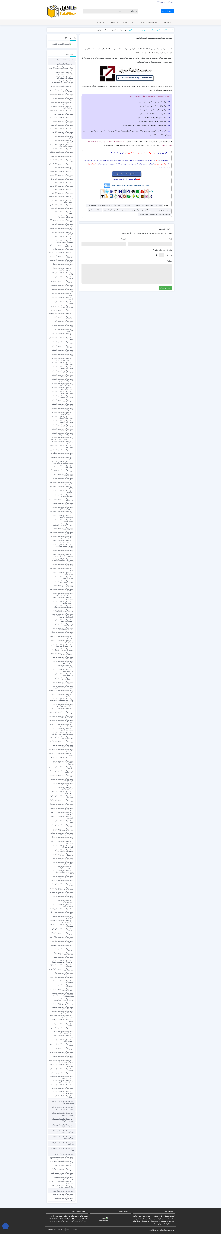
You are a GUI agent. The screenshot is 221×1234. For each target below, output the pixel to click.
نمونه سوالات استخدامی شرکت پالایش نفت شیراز (63, 666)
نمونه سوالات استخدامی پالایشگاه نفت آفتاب (62, 265)
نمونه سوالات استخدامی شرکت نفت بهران (61, 884)
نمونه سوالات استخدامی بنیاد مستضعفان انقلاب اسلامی (64, 241)
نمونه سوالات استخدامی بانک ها (63, 149)
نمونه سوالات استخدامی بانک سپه (62, 182)
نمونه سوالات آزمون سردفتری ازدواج (61, 86)
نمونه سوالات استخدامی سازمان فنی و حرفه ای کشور (61, 577)
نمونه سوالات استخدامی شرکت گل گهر (62, 838)
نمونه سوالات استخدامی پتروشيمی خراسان (62, 277)
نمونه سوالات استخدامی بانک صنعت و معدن (61, 197)
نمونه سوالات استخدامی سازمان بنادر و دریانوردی (61, 499)
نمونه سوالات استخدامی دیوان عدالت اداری (61, 470)
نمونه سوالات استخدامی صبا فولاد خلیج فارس (62, 917)
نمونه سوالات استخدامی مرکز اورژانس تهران (63, 973)
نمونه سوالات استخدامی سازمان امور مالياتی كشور (61, 487)
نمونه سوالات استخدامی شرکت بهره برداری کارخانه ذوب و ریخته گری (61, 649)
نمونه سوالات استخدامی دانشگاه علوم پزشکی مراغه (62, 429)
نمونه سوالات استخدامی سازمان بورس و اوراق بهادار (62, 508)
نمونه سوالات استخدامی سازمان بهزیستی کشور (62, 504)
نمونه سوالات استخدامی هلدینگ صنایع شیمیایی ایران (63, 1032)
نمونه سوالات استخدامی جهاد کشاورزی (64, 330)
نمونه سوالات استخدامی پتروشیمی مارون (62, 302)
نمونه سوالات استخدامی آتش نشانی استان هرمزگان (61, 90)
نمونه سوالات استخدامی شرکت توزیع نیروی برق (61, 721)
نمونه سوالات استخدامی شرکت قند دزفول (62, 1149)
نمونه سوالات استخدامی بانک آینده (62, 156)
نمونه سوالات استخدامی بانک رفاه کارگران (62, 233)
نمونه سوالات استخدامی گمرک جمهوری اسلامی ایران (63, 953)
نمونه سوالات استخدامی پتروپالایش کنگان (62, 273)
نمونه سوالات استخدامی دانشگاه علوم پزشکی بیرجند (62, 392)
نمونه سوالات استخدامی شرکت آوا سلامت (62, 633)
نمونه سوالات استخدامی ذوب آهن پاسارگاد (62, 479)
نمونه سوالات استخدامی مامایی (63, 957)
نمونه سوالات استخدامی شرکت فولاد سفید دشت (61, 796)
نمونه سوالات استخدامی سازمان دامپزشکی (62, 551)
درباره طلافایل (113, 22)
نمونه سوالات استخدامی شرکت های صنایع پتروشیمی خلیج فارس (61, 888)
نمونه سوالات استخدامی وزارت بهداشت (63, 1048)
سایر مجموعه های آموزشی (64, 59)
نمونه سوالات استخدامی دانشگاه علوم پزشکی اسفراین (62, 380)
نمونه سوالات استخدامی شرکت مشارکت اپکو (63, 863)
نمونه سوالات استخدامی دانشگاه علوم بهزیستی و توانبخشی (62, 359)
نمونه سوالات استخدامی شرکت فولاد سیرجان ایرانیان (61, 809)
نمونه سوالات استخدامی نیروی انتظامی (63, 1024)
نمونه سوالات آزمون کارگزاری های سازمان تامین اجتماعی (62, 1186)
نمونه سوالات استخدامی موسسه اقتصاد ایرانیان (154, 214)
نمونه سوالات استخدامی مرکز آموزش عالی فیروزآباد (61, 969)
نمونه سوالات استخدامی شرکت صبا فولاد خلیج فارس (62, 780)
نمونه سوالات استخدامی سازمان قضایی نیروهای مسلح (62, 581)
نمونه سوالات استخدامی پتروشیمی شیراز (62, 294)
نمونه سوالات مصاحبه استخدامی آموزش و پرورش (63, 1195)
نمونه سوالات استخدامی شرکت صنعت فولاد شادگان (63, 784)
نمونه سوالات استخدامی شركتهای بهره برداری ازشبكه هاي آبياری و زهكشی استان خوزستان (63, 615)
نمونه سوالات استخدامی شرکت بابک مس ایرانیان (61, 641)
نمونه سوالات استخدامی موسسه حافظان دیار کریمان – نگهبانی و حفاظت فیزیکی (63, 994)
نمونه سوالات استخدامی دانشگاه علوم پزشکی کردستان (62, 417)
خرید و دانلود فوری (125, 173)
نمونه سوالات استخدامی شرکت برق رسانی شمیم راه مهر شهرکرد (61, 645)
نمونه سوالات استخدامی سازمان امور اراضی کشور (61, 483)
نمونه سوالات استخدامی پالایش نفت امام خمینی (61, 256)
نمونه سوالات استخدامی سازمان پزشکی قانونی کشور (62, 516)
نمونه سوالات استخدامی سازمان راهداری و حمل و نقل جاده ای (62, 555)
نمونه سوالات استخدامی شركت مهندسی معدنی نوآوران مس (63, 610)
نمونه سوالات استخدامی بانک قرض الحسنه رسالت (62, 201)
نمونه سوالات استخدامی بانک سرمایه (61, 186)
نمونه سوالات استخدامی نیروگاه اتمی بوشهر (61, 1020)
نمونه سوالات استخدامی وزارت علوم (61, 1073)
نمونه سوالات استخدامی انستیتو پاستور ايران (63, 121)
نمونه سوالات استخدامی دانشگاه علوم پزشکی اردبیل (62, 375)
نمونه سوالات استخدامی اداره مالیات (61, 110)
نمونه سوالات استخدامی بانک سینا (62, 189)
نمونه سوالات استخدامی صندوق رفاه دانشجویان (61, 925)
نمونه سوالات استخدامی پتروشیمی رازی (62, 290)
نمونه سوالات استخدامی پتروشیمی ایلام (62, 285)
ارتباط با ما (100, 22)
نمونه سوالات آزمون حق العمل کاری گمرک (61, 1162)
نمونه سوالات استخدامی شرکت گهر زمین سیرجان (62, 842)
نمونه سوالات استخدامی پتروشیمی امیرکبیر (62, 281)
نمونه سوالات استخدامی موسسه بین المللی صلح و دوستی (61, 989)
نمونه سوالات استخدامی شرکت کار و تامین (61, 821)
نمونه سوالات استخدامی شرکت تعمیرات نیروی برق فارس (63, 705)
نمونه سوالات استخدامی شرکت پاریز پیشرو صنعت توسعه (61, 653)
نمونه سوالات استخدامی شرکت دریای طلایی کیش (61, 750)
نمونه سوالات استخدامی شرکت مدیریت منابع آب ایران (63, 858)
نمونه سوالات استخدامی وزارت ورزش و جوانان (63, 1092)
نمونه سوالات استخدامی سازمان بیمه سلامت (61, 512)
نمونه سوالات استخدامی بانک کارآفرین (64, 137)
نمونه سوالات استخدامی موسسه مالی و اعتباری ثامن (62, 1012)
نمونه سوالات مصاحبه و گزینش (63, 1191)
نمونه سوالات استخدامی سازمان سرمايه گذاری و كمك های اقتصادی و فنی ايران (62, 559)
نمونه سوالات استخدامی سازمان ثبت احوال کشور (61, 533)
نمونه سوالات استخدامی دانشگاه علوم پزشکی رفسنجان (62, 396)
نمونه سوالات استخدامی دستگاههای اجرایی (62, 458)
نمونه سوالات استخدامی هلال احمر (62, 1028)
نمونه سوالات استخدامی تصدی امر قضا (62, 326)
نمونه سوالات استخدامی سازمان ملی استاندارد (61, 590)
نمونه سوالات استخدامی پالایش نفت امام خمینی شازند (61, 261)
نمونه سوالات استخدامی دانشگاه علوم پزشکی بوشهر (62, 388)
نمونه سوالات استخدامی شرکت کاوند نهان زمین (61, 825)
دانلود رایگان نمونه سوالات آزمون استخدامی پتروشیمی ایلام (142, 205)
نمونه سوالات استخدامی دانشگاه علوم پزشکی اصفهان (62, 384)
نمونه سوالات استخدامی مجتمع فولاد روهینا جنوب (61, 965)
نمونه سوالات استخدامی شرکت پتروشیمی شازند (63, 674)
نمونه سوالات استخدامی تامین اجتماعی (63, 321)
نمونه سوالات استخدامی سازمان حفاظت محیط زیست (62, 541)
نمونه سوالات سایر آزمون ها (64, 1154)
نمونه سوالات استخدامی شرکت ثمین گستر (61, 741)
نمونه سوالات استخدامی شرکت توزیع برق (61, 712)
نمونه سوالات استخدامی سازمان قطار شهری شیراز (62, 585)
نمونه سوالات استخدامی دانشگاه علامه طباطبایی (62, 355)
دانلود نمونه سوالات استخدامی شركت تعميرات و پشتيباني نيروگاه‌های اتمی (61, 68)
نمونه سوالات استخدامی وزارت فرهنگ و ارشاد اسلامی (63, 1081)
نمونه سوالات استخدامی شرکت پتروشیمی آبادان (63, 670)
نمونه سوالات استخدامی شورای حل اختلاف (62, 913)
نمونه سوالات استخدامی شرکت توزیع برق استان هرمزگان (61, 716)
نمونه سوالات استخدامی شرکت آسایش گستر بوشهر (63, 620)
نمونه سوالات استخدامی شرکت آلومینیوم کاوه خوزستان (63, 628)
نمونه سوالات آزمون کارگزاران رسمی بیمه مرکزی (61, 1182)
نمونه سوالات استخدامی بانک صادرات (61, 128)
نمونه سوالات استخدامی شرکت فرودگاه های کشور (63, 788)
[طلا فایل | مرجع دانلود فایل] (62, 11)
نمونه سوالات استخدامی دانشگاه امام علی (61, 338)
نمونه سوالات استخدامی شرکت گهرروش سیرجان (63, 846)
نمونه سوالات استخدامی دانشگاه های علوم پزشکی (61, 446)
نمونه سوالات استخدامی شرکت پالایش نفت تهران (63, 662)
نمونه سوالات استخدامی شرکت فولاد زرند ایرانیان (61, 792)
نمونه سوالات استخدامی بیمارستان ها (61, 252)
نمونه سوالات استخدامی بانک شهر (62, 193)
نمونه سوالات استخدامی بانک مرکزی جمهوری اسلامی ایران (61, 145)
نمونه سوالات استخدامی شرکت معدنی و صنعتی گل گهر (63, 867)
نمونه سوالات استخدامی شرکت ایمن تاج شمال (61, 637)
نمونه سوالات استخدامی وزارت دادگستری (63, 1057)
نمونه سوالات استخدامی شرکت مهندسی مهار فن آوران (63, 877)
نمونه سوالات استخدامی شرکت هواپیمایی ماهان (63, 905)
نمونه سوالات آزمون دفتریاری (63, 1165)
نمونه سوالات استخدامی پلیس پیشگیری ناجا (63, 317)
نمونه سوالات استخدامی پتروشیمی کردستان (62, 298)
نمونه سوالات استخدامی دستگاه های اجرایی (61, 454)
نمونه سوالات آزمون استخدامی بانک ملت (61, 153)
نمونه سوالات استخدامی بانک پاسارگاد (64, 168)
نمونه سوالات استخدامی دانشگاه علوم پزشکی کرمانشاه (62, 421)
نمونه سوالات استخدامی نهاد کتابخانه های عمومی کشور (61, 1016)
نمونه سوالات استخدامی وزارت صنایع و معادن (61, 1069)
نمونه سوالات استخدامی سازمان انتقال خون (62, 491)
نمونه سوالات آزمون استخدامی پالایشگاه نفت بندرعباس (63, 73)
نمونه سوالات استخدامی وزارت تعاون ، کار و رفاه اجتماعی (61, 1053)
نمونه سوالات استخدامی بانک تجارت (61, 171)
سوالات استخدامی (95, 210)
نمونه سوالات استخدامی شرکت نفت (61, 880)
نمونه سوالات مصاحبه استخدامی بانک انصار (61, 220)
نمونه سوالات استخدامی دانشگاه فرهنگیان (62, 442)
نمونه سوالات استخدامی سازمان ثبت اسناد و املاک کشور (61, 537)
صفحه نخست (166, 22)
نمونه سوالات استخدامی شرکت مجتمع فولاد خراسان (63, 854)
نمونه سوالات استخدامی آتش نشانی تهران (61, 94)
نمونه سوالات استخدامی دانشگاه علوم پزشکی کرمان (63, 1120)
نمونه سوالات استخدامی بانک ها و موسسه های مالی (62, 225)
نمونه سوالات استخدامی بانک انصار (62, 125)
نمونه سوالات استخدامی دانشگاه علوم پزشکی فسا (62, 409)
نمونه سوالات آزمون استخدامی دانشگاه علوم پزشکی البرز (63, 77)
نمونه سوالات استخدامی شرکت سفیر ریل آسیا (61, 767)
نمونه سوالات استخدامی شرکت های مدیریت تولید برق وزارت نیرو (61, 892)
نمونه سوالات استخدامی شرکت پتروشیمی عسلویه (63, 678)
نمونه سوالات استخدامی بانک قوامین (61, 205)
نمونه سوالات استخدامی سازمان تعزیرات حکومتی (62, 528)
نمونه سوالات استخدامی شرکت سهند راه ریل (61, 775)
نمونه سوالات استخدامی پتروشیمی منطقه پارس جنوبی (62, 306)
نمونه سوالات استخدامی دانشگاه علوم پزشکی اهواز (63, 1102)
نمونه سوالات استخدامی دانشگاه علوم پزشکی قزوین (62, 413)
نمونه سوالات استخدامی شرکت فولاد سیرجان (61, 804)
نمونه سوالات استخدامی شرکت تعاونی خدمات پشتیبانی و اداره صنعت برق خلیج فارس (62, 700)
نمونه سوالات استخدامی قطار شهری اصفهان (61, 942)
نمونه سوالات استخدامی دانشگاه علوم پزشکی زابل (62, 400)
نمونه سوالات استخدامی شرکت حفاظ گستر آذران (63, 746)
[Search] (85, 11)
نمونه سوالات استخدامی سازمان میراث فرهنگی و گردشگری (62, 594)
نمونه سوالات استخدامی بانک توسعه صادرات (61, 229)
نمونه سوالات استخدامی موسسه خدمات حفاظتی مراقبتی (62, 1003)
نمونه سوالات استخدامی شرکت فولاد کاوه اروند (61, 817)
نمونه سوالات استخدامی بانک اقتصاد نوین (61, 160)
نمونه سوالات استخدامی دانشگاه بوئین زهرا (62, 346)
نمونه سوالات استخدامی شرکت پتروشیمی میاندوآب (63, 682)
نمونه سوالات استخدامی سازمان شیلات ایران (62, 565)
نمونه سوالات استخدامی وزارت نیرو (62, 1088)
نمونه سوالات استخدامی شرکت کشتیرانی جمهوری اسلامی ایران (63, 829)
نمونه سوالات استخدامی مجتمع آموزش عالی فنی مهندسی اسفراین (62, 961)
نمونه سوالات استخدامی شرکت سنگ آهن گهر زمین (61, 771)
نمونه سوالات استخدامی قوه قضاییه (62, 945)
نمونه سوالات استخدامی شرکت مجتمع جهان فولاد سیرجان (63, 850)
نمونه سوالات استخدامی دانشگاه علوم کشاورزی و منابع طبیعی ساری (62, 438)
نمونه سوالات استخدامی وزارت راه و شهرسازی (61, 1065)
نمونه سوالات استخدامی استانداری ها (61, 117)
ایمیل (123, 239)
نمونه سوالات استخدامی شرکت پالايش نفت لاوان (63, 658)
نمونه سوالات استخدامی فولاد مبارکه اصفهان (61, 933)
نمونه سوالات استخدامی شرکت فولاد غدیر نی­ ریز (61, 813)
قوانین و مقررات (127, 22)
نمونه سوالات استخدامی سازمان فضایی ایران (62, 573)
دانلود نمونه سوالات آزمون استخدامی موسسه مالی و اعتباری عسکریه (126, 210)
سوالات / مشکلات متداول (148, 22)
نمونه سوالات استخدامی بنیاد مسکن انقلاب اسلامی (61, 245)
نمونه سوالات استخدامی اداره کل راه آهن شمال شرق (61, 107)
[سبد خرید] (5, 1226)
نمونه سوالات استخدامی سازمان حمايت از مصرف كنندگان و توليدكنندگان (63, 546)
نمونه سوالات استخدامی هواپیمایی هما (62, 1036)
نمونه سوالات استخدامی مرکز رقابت (61, 977)
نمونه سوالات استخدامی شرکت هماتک (63, 897)
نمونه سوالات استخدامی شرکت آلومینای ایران (63, 624)
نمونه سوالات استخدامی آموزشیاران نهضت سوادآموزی (61, 103)
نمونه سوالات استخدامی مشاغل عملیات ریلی (63, 981)
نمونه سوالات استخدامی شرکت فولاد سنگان (61, 800)
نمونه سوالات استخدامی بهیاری (63, 249)
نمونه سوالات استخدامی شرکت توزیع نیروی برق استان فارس (61, 725)
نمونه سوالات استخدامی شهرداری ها (61, 909)
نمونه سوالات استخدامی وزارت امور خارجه (61, 1044)
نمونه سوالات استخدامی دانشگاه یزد (61, 450)
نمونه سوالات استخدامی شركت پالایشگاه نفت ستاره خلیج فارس (63, 606)
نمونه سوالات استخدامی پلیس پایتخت (61, 313)
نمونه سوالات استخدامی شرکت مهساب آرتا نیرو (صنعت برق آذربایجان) (63, 871)
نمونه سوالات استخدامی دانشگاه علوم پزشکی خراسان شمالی (63, 1108)
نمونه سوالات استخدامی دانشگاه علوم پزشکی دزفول (63, 1114)
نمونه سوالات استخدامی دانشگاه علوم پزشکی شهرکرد (62, 367)
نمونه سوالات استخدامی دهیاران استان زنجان (63, 466)
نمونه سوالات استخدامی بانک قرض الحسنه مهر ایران (62, 133)
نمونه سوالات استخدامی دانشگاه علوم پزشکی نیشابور (63, 1131)
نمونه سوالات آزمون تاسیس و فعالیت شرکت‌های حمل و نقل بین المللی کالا (61, 1158)
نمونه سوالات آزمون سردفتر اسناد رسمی (62, 1169)
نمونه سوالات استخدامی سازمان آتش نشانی (63, 1143)
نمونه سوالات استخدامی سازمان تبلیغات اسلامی (62, 520)
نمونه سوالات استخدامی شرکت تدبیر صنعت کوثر (61, 695)
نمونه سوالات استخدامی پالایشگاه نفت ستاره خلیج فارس (62, 269)
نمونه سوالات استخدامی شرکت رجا (62, 757)
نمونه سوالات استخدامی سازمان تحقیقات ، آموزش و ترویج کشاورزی (62, 524)
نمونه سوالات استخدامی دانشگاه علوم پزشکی (62, 363)
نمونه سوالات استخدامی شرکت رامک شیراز (61, 754)
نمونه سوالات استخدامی (65, 64)
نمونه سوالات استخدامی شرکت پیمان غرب (61, 691)
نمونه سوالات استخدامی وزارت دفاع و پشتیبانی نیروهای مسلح (61, 1061)
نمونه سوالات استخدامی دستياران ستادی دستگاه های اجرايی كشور (62, 462)
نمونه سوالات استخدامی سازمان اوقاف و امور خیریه (62, 495)
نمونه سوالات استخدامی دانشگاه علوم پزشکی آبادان (62, 371)
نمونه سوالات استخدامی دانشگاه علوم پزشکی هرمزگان (62, 434)
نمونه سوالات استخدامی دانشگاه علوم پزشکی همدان (63, 1137)
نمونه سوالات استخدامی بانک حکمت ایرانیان (61, 175)
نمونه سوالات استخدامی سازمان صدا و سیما (61, 569)
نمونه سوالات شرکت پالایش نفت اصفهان (62, 1096)
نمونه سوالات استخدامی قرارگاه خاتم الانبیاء (61, 937)
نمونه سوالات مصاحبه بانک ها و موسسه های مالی (63, 1199)
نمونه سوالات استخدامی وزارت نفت (61, 1084)
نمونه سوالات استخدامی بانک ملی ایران (62, 237)
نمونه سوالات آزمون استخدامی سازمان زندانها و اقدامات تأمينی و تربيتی (63, 82)
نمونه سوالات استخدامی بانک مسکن (61, 208)
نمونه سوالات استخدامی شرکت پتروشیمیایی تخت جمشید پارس (63, 687)
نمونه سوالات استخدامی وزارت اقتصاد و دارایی (63, 1040)
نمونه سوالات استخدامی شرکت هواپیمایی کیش (63, 901)
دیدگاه (169, 261)
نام (170, 239)
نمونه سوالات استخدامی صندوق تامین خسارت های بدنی (61, 921)
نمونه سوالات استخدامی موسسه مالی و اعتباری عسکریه (62, 216)
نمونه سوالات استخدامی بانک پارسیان (61, 164)
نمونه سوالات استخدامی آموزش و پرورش (62, 99)
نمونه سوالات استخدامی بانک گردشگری (64, 141)
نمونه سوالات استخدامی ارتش (63, 114)
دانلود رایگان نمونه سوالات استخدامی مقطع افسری (103, 205)
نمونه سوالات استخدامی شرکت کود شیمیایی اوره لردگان (62, 834)
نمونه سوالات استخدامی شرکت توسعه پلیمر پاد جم (63, 729)
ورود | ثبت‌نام (167, 11)
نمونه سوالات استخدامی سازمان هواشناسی (62, 598)
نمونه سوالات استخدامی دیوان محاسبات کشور (63, 474)
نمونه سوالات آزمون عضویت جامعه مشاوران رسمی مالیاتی (62, 1174)
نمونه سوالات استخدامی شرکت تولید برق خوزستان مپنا (61, 737)
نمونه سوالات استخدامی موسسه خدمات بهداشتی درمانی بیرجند (62, 999)
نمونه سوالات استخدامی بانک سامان (61, 179)
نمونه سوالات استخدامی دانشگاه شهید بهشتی (62, 351)
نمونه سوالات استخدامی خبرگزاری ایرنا (62, 334)
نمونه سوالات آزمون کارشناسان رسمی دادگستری (63, 1178)
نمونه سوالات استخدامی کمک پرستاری (63, 949)
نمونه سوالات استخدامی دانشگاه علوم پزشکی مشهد (63, 1126)
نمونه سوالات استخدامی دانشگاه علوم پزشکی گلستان (62, 425)
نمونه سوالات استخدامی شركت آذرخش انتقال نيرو (63, 602)
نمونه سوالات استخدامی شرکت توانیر (61, 708)
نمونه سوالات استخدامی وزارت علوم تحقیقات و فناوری (61, 1077)
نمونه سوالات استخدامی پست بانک (62, 310)
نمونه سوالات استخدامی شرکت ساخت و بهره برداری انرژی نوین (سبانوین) (63, 762)
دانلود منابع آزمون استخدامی (160, 210)
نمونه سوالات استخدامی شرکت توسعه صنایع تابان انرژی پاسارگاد (62, 733)
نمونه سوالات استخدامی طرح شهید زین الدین (62, 929)
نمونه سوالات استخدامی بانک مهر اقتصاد (62, 212)
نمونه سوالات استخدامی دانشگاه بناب (62, 342)
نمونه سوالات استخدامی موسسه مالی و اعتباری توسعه (62, 1008)
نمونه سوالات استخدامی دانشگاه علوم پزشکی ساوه (62, 405)
